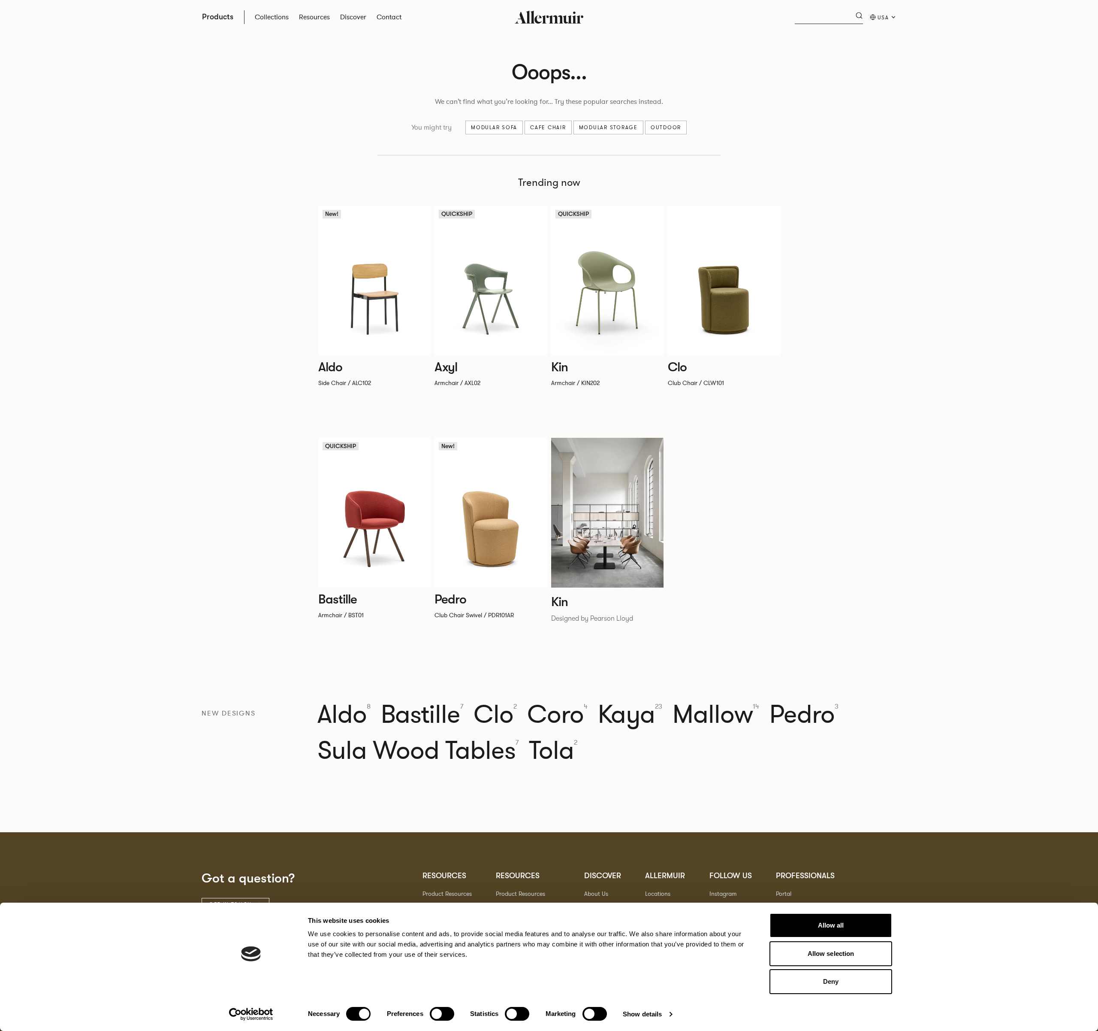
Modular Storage (608, 127)
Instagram (723, 894)
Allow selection (831, 953)
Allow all (831, 925)
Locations (657, 894)
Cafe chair (548, 127)
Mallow (716, 715)
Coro (557, 715)
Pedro (804, 715)
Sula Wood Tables (418, 751)
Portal (783, 894)
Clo (495, 715)
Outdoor (666, 127)
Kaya (630, 715)
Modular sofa (494, 127)
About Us (596, 894)
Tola (553, 751)
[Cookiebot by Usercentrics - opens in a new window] (251, 1014)
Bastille (422, 715)
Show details (642, 1014)
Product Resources (447, 894)
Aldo (344, 715)
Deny (831, 981)
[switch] (442, 1014)
